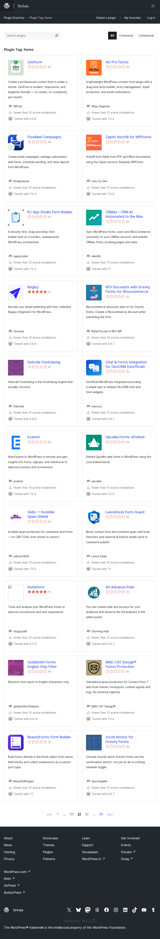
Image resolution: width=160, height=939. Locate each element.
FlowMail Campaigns (44, 137)
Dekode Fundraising (44, 362)
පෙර (49, 814)
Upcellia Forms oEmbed (125, 437)
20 (72, 814)
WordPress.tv (93, 859)
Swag (127, 859)
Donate (128, 852)
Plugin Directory (14, 17)
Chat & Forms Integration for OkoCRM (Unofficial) (126, 364)
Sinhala (18, 910)
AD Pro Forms (117, 62)
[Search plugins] (57, 35)
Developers (90, 852)
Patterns (49, 859)
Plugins (48, 852)
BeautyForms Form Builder (49, 737)
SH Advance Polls (120, 587)
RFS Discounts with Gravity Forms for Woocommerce (128, 289)
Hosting (9, 852)
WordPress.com (17, 872)
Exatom (34, 437)
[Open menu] (154, 6)
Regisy (33, 287)
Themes (48, 845)
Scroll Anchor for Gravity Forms (119, 739)
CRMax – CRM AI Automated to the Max (124, 214)
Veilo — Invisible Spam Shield (41, 514)
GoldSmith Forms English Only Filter (42, 664)
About (8, 838)
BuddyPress (14, 892)
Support (87, 845)
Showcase (50, 838)
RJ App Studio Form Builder (50, 212)
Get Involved (130, 838)
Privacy (9, 859)
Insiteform (36, 587)
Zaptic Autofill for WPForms (128, 137)
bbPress (12, 885)
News (8, 845)
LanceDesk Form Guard (125, 512)
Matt (9, 879)
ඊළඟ (110, 814)
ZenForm (35, 62)
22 (87, 814)
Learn (86, 838)
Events (126, 845)
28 (101, 814)
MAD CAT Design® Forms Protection (121, 664)
